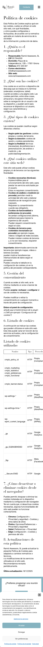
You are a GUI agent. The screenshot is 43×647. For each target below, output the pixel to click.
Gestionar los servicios (21, 619)
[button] (39, 595)
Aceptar (22, 625)
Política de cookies (10, 644)
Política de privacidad (24, 644)
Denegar (21, 632)
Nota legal (35, 644)
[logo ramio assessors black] (8, 6)
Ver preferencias (21, 639)
